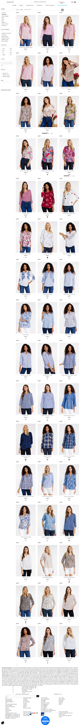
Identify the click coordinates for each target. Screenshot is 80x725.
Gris (3, 52)
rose (17, 672)
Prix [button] (2, 80)
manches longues (6, 76)
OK (37, 696)
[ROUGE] (47, 663)
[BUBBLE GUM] (47, 50)
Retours (60, 704)
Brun (3, 50)
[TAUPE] (69, 581)
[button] (7, 9)
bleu (36, 672)
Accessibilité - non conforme (46, 709)
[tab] (7, 9)
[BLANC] (69, 257)
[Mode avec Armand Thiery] (40, 1)
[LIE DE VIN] (25, 50)
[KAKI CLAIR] (69, 131)
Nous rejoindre (44, 706)
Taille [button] (3, 59)
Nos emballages (44, 705)
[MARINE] (47, 257)
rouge (20, 672)
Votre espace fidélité (45, 699)
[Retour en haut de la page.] (75, 723)
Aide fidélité (43, 700)
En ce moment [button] (5, 29)
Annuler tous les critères (6, 90)
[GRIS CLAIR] (69, 50)
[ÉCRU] (47, 131)
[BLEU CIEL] (47, 297)
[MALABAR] (47, 91)
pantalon (45, 676)
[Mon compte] (69, 2)
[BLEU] (47, 174)
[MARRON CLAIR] (47, 581)
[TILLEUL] (69, 91)
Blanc (3, 48)
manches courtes (6, 74)
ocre (23, 672)
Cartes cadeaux (62, 699)
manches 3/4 (5, 73)
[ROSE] (25, 91)
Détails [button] (3, 69)
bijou (67, 670)
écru (31, 672)
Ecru (11, 50)
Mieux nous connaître (45, 703)
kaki (25, 672)
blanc (28, 672)
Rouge (3, 54)
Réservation (61, 700)
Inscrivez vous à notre (22, 694)
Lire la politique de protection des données (9, 714)
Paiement (61, 703)
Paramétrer (8, 718)
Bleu (11, 48)
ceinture (55, 676)
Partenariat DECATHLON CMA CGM (48, 710)
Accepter (21, 718)
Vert (11, 54)
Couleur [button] (3, 45)
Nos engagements (44, 704)
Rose (11, 52)
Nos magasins (44, 708)
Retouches (61, 701)
